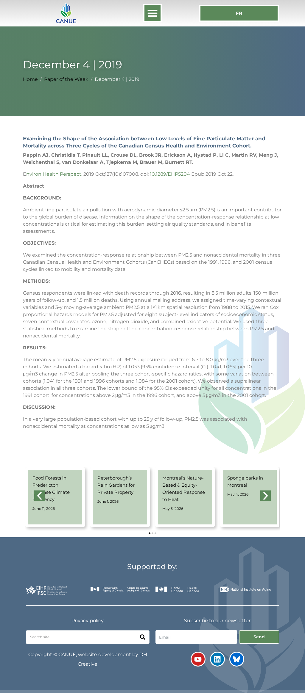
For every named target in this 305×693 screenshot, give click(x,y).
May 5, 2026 (172, 508)
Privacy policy (87, 620)
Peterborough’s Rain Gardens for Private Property (116, 485)
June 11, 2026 (43, 508)
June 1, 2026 (108, 501)
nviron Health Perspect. (54, 174)
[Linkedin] (217, 659)
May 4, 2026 (237, 494)
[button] (152, 13)
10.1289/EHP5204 (170, 174)
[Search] (142, 637)
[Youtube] (198, 659)
